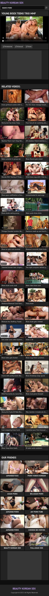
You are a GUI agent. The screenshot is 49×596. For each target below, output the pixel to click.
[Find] (46, 7)
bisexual (20, 46)
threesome (8, 46)
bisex (29, 46)
